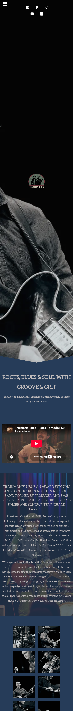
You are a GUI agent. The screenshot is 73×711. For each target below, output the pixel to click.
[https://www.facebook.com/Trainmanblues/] (37, 7)
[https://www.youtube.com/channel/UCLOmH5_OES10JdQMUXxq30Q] (32, 14)
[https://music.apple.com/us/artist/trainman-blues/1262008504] (41, 14)
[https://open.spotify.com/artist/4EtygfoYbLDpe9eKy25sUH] (27, 7)
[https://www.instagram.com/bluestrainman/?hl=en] (46, 7)
